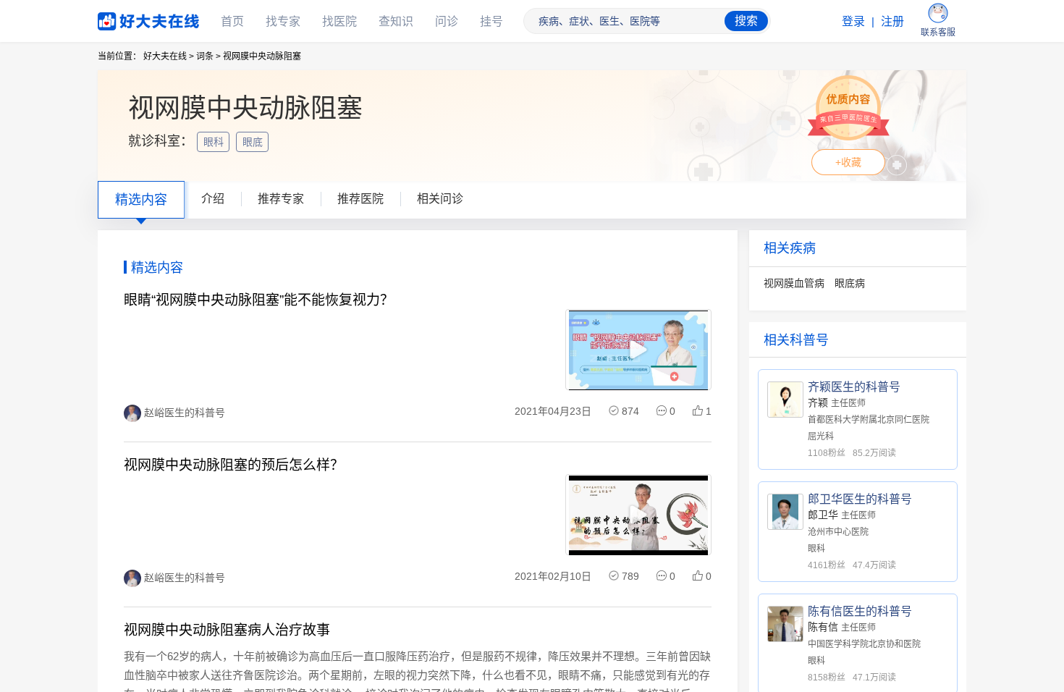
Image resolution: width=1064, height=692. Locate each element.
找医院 (339, 21)
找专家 (283, 21)
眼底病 (850, 283)
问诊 (446, 21)
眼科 (215, 142)
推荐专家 (281, 199)
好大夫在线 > (168, 56)
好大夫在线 (127, 18)
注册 (892, 21)
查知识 (396, 21)
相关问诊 (440, 199)
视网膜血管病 (794, 283)
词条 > (208, 56)
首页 (232, 21)
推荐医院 (360, 199)
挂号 (491, 21)
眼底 (254, 142)
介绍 (212, 199)
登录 (853, 21)
